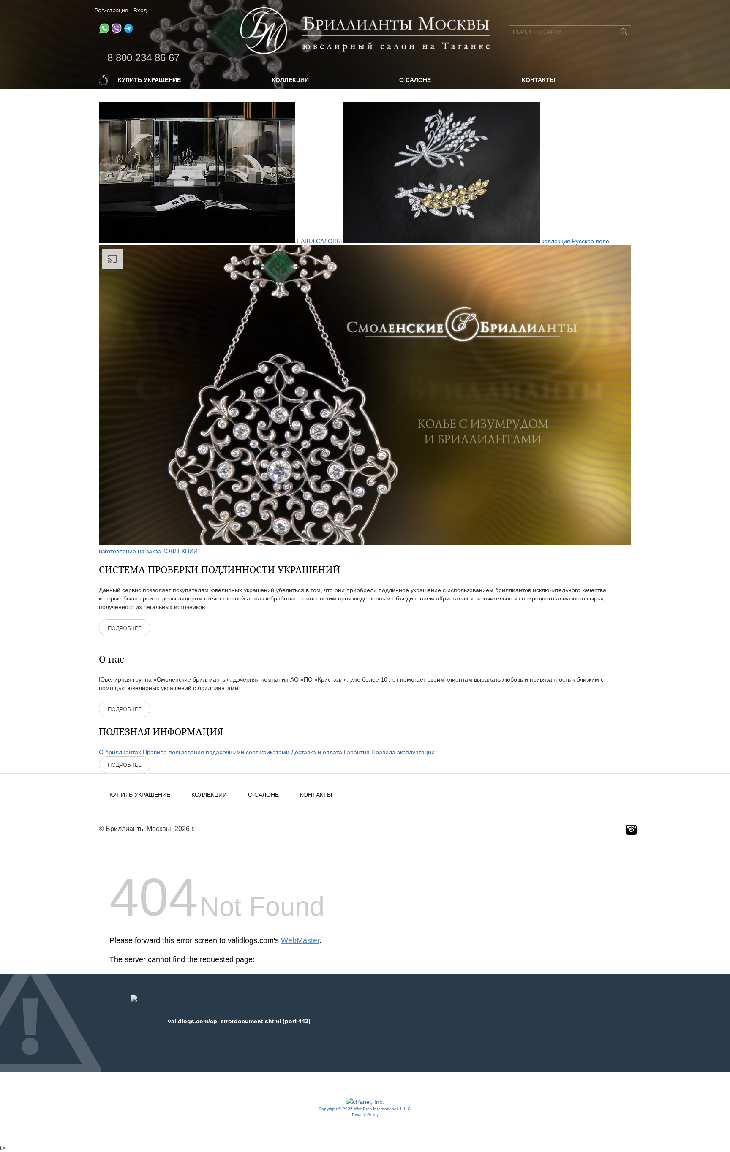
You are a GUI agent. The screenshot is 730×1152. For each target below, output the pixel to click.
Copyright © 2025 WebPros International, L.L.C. (365, 1108)
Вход (140, 10)
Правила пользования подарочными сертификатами (216, 752)
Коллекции (290, 79)
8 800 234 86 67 (143, 57)
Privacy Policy (365, 1114)
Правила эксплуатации (403, 752)
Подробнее (125, 628)
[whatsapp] (104, 31)
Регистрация (111, 10)
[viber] (116, 31)
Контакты (539, 79)
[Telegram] (128, 31)
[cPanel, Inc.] (365, 1101)
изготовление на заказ (130, 551)
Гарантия (357, 752)
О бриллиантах (120, 752)
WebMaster (300, 940)
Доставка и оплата (316, 752)
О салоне (415, 79)
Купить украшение (149, 79)
